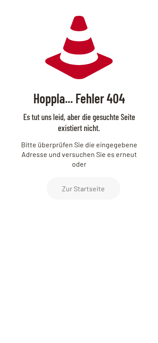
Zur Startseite (83, 188)
